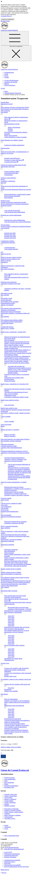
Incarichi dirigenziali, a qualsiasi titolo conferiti (17, 194)
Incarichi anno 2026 (9, 233)
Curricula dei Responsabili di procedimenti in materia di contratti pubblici (17, 721)
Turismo (6, 804)
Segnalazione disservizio (11, 855)
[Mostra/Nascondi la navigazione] (15, 38)
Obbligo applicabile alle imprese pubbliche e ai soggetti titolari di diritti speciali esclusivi (17, 350)
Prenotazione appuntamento (12, 854)
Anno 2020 (11, 620)
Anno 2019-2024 (9, 405)
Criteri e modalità (5, 416)
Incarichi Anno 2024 (10, 236)
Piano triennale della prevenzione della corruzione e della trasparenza (15, 596)
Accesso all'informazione (11, 80)
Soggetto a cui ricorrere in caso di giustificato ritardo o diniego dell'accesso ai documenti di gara (17, 702)
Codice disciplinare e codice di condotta (15, 137)
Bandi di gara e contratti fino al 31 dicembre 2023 (15, 384)
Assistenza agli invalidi (10, 82)
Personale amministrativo (11, 785)
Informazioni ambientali (7, 541)
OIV (2, 252)
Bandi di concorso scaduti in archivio (11, 257)
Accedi (3, 88)
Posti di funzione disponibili (12, 196)
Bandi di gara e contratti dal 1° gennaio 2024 (13, 332)
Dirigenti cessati (5, 200)
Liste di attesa (4, 508)
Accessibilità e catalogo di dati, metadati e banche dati (16, 679)
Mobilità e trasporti (9, 805)
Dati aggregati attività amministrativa (11, 308)
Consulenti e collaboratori (8, 181)
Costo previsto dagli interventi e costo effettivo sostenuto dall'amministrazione (14, 584)
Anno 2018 (11, 617)
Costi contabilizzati (6, 506)
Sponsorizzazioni (9, 379)
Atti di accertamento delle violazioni (14, 645)
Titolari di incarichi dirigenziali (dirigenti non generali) (16, 189)
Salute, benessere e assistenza (12, 815)
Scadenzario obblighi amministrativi (14, 145)
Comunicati (7, 827)
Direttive (10, 129)
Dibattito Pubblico (13, 373)
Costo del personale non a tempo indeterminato (17, 222)
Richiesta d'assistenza (10, 857)
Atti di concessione (6, 424)
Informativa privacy (9, 861)
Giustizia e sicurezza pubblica (12, 810)
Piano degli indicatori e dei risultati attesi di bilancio (15, 439)
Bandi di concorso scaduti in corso (10, 259)
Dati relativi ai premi (6, 293)
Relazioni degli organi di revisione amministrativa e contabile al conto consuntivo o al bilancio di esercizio (17, 488)
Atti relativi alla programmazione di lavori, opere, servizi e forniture (16, 393)
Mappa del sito (5, 869)
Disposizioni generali (7, 104)
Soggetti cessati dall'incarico (12, 158)
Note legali (7, 863)
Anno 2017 (11, 616)
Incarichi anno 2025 (9, 234)
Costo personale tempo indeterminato (14, 212)
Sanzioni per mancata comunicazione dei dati (13, 165)
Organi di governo (9, 777)
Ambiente (7, 813)
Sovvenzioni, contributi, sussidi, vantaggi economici (15, 413)
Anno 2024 (11, 635)
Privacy (3, 179)
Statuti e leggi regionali (10, 135)
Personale (3, 182)
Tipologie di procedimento (8, 310)
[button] (9, 72)
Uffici (6, 781)
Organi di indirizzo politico (11, 171)
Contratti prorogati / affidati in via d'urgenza (16, 725)
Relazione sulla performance (9, 282)
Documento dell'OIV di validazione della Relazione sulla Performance (19, 473)
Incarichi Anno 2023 (10, 238)
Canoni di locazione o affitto (9, 446)
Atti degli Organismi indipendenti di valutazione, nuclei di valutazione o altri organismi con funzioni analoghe (15, 459)
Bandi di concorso (6, 254)
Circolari (10, 130)
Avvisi (6, 828)
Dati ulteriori (4, 694)
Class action (4, 505)
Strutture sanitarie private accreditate (11, 569)
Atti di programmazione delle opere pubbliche (13, 534)
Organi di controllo (6, 498)
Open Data (11, 688)
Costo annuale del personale (12, 210)
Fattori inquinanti (9, 553)
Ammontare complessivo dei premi (10, 283)
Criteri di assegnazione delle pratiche (14, 723)
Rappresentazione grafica (8, 303)
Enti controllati (5, 295)
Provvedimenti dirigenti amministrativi (11, 321)
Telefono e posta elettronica (8, 178)
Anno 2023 (11, 625)
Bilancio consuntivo (9, 436)
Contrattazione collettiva (7, 241)
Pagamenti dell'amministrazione (9, 511)
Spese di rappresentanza (11, 699)
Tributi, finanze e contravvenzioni (13, 812)
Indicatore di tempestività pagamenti (11, 516)
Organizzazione (5, 148)
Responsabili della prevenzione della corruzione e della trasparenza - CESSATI (19, 608)
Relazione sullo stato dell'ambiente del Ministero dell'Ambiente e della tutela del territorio (17, 565)
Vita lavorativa (8, 797)
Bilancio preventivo (9, 434)
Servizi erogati (5, 500)
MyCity (4, 872)
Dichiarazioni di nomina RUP (12, 719)
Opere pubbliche (5, 528)
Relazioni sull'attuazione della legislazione (16, 561)
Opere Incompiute (9, 340)
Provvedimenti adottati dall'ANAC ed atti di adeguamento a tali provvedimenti (16, 631)
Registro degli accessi (10, 676)
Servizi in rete (4, 510)
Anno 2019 (11, 619)
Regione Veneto (5, 21)
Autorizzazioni (8, 817)
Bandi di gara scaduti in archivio (10, 400)
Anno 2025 (11, 717)
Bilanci (3, 426)
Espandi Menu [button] (5, 102)
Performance (4, 262)
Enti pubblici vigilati (6, 298)
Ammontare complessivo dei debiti (14, 523)
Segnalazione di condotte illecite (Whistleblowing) (13, 659)
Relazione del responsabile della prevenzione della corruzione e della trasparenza (16, 628)
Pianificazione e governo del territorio (11, 539)
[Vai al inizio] (1, 753)
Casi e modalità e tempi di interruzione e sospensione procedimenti (15, 727)
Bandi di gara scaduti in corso (9, 408)
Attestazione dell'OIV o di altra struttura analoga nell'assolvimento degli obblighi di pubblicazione (19, 477)
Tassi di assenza (5, 225)
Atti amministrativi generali (11, 124)
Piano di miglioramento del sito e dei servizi (16, 866)
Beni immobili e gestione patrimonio (11, 441)
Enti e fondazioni (9, 782)
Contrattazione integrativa (8, 242)
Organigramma (8, 175)
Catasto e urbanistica (10, 802)
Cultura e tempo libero (10, 796)
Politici (6, 784)
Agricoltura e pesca (9, 818)
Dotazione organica (6, 205)
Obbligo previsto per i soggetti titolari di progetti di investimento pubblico (17, 353)
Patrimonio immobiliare (7, 444)
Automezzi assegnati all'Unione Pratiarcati (16, 730)
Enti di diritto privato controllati (9, 301)
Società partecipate (6, 300)
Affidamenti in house (10, 395)
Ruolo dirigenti (8, 197)
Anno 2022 (11, 624)
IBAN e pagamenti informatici (9, 526)
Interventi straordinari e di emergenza (11, 574)
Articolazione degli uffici (8, 166)
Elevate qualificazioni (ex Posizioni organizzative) (15, 204)
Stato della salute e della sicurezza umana (15, 562)
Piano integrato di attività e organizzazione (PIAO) (15, 107)
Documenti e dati (9, 787)
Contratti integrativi (9, 247)
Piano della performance (7, 269)
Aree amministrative (10, 779)
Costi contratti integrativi (11, 249)
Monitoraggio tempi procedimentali (10, 311)
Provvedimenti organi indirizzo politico (12, 320)
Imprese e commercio (10, 799)
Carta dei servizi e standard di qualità (11, 503)
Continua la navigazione (7, 19)
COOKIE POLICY (6, 16)
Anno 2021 (11, 622)
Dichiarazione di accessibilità (12, 865)
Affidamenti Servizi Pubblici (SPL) (14, 377)
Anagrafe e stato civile (10, 794)
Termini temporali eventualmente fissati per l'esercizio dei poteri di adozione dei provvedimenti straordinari (16, 581)
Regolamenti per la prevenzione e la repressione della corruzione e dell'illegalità (17, 611)
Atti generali (4, 112)
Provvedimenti (5, 316)
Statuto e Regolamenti (14, 127)
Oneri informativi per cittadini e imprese (12, 140)
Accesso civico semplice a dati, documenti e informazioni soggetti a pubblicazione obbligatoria (16, 669)
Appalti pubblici (8, 801)
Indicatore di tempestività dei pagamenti (15, 521)
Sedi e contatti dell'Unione (11, 835)
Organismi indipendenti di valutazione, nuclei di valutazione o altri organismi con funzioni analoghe (15, 452)
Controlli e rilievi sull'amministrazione (11, 447)
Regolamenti (7, 689)
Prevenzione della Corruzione (9, 590)
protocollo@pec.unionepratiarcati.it (14, 849)
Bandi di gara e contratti (7, 328)
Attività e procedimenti (7, 305)
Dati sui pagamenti (6, 515)
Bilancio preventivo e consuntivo (10, 429)
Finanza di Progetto (9, 381)
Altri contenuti (5, 587)
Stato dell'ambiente (9, 551)
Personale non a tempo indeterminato (11, 215)
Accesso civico (5, 663)
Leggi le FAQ (8, 852)
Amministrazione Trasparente (13, 93)
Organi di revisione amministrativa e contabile (13, 482)
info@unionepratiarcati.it (12, 847)
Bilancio (6, 83)
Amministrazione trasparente (12, 860)
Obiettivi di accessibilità (11, 691)
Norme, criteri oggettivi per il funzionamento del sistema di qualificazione (17, 347)
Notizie (6, 825)
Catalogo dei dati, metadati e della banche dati (17, 684)
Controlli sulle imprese (7, 323)
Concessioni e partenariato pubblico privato (16, 397)
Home (6, 91)
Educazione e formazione (11, 809)
